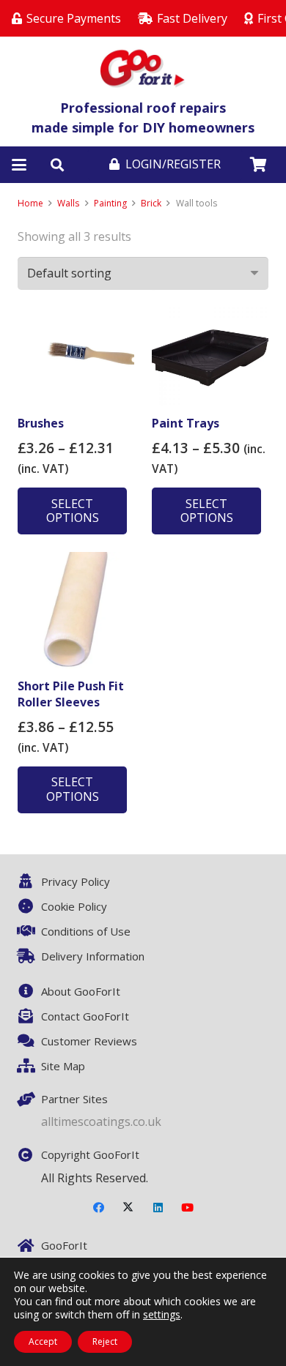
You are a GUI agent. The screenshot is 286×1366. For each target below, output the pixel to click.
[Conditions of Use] (29, 931)
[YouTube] (188, 1208)
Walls (68, 203)
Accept (43, 1341)
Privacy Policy (75, 881)
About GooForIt (80, 991)
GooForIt (64, 1245)
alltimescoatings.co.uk (101, 1121)
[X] (128, 1208)
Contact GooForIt (85, 1016)
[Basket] (258, 164)
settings (161, 1314)
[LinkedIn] (158, 1208)
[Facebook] (99, 1208)
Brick (151, 203)
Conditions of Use (86, 931)
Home (30, 203)
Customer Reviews (89, 1041)
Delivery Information (92, 956)
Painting (110, 203)
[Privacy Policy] (29, 881)
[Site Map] (29, 1066)
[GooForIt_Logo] (143, 67)
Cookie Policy (74, 906)
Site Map (63, 1066)
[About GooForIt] (29, 991)
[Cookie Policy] (29, 906)
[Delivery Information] (29, 956)
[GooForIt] (29, 1246)
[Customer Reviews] (29, 1041)
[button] (19, 164)
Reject (104, 1341)
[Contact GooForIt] (29, 1016)
